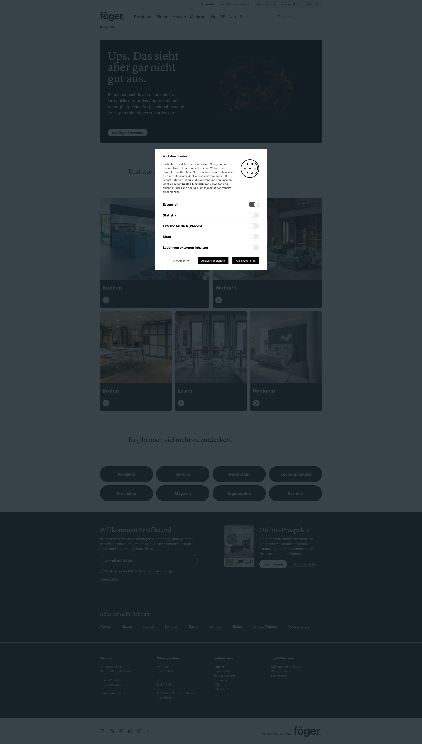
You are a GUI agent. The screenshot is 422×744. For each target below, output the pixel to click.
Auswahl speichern (213, 260)
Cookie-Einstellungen (195, 183)
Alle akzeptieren (246, 260)
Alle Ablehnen (181, 260)
